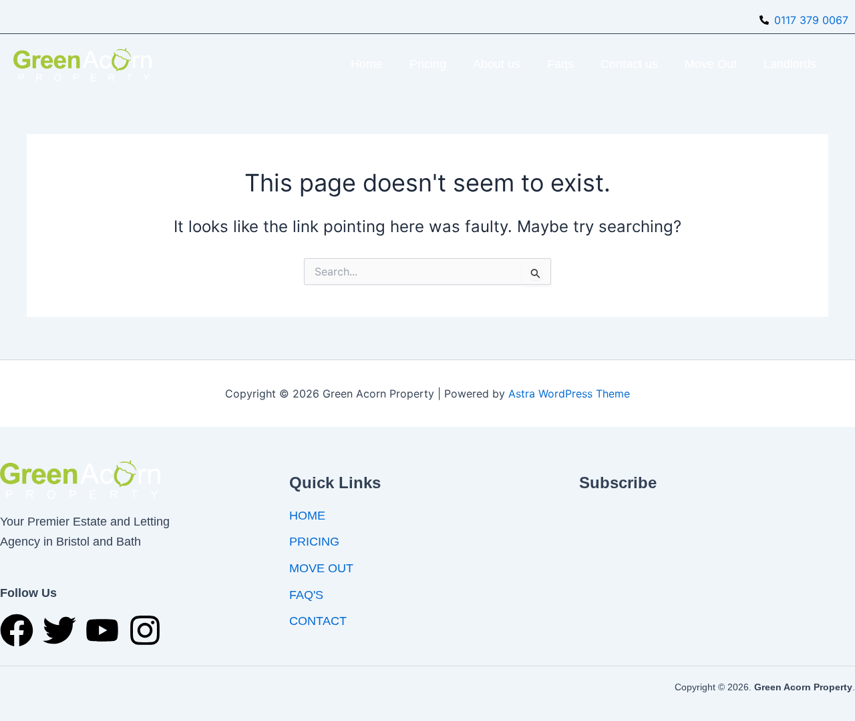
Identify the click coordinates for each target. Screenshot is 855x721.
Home (367, 64)
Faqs (560, 64)
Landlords (789, 64)
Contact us (629, 64)
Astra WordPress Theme (569, 393)
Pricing (427, 64)
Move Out (711, 64)
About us (496, 64)
